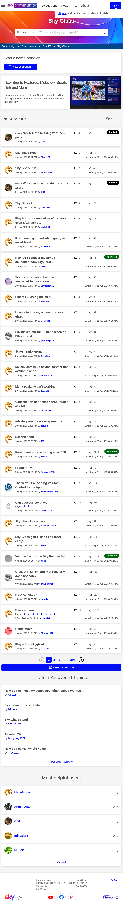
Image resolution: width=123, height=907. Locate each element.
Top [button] (116, 880)
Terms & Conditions (77, 880)
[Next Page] (81, 660)
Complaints (41, 886)
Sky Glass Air (25, 203)
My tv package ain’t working (35, 386)
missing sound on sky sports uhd (39, 421)
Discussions (49, 5)
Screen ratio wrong (29, 351)
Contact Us (81, 886)
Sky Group (41, 889)
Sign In (115, 5)
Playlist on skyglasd (29, 644)
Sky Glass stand (16, 719)
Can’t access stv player (32, 502)
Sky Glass (61, 21)
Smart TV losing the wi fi (33, 297)
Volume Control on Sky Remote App (40, 556)
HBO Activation (26, 594)
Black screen (24, 610)
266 (72, 659)
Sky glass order (26, 152)
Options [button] (111, 118)
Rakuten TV (13, 734)
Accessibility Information (75, 883)
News (64, 5)
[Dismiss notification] (119, 13)
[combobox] (69, 32)
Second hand (24, 437)
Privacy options (43, 880)
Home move (23, 629)
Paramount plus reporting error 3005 (41, 452)
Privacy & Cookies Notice (48, 883)
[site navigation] (3, 6)
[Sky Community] (22, 5)
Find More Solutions (62, 762)
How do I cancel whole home (25, 748)
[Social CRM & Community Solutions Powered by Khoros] (110, 897)
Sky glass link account (31, 521)
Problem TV (23, 467)
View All (61, 862)
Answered (112, 257)
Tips (75, 5)
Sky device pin (25, 168)
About (85, 5)
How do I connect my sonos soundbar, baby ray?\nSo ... (45, 690)
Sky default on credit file (22, 705)
